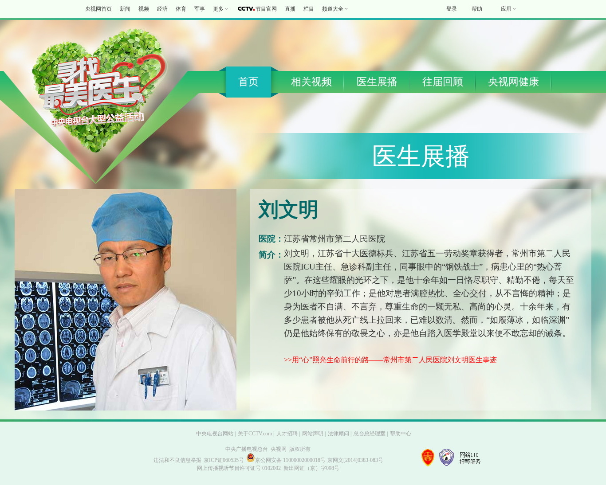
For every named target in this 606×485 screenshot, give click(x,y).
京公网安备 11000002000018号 (290, 460)
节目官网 (266, 9)
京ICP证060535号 (224, 460)
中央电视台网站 (214, 433)
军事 (199, 9)
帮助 (477, 9)
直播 (290, 9)
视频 (143, 9)
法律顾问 (338, 433)
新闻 (125, 9)
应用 (506, 9)
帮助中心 (400, 433)
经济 (162, 9)
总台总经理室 (370, 433)
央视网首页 (98, 9)
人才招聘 (287, 433)
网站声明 (312, 433)
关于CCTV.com (255, 433)
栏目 (308, 9)
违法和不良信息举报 (177, 460)
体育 (181, 9)
